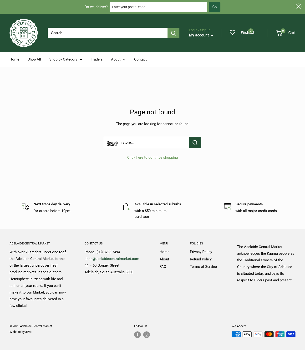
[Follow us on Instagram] (146, 334)
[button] (298, 6)
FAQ (163, 266)
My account (199, 35)
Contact (140, 59)
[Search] (173, 33)
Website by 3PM (20, 332)
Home (14, 59)
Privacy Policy (201, 252)
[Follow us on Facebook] (137, 334)
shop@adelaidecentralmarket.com (112, 259)
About (116, 59)
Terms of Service (203, 266)
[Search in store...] (195, 142)
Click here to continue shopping (152, 157)
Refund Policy (201, 259)
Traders (97, 59)
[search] (108, 33)
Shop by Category (63, 59)
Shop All (34, 59)
